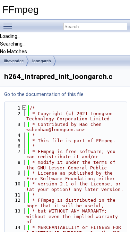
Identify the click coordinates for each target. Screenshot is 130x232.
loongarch (41, 61)
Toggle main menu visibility (9, 26)
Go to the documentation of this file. (44, 94)
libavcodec (14, 61)
